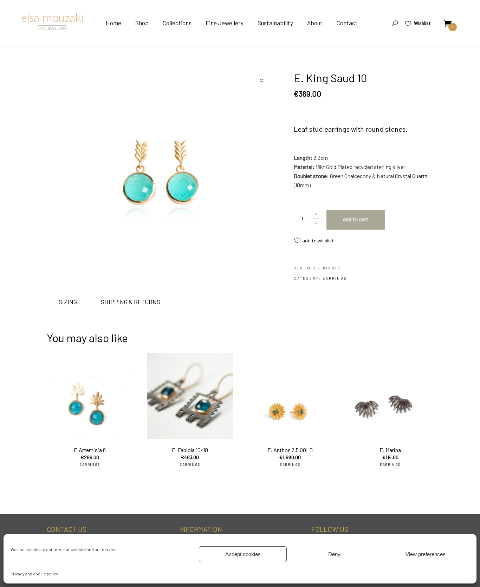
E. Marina (390, 449)
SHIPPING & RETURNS (130, 301)
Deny (334, 554)
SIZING (68, 301)
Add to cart (355, 219)
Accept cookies (243, 554)
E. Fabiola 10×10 (190, 449)
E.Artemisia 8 (90, 449)
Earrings (335, 278)
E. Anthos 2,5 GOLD (290, 449)
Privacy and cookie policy (34, 573)
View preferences (426, 554)
